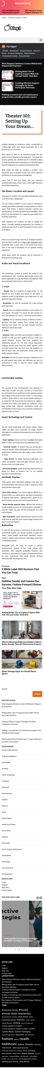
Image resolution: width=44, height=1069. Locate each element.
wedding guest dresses (10, 1062)
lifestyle (29, 1044)
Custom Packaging (22, 1032)
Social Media (6, 855)
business (21, 1020)
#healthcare (14, 51)
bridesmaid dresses (9, 1020)
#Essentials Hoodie (10, 1010)
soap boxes (5, 1056)
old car (25, 1050)
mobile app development (20, 1048)
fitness (16, 1039)
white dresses (24, 1062)
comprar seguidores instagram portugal (15, 1029)
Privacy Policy (7, 890)
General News (7, 818)
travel (4, 1059)
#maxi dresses (24, 56)
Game (4, 812)
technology (33, 1056)
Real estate (6, 843)
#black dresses (29, 53)
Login (4, 882)
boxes (31, 1017)
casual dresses (7, 1023)
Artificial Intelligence (9, 756)
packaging (31, 1050)
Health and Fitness (8, 824)
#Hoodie (23, 1009)
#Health (5, 51)
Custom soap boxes (8, 1035)
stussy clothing (14, 1056)
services (38, 1053)
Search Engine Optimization (12, 849)
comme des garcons (27, 1023)
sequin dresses (28, 1053)
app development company (9, 1017)
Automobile (6, 762)
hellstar (21, 1044)
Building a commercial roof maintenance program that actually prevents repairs (20, 96)
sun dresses (24, 1056)
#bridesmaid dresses (10, 56)
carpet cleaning (30, 1020)
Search (5, 689)
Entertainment (7, 793)
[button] (37, 897)
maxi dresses (6, 1048)
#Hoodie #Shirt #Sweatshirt (16, 1013)
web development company (28, 1059)
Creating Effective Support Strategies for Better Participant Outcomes (27, 85)
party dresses (7, 1053)
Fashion (5, 800)
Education (5, 787)
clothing (16, 1023)
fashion (7, 1039)
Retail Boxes (17, 1053)
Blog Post (5, 887)
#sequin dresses (26, 51)
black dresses (23, 1017)
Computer (5, 781)
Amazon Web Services (10, 750)
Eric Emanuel (29, 1035)
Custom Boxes (8, 1032)
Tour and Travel (7, 868)
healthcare (9, 1044)
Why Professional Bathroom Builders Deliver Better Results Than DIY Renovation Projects (22, 643)
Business (5, 769)
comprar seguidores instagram (12, 1026)
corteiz (32, 1028)
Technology (6, 862)
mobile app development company (12, 1050)
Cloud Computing (8, 775)
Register (5, 885)
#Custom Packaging (15, 53)
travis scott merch (12, 1059)
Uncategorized (7, 874)
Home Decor (6, 831)
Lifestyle (5, 837)
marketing (37, 1044)
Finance (5, 806)
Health (24, 1039)
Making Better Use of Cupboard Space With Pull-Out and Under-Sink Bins (27, 73)
